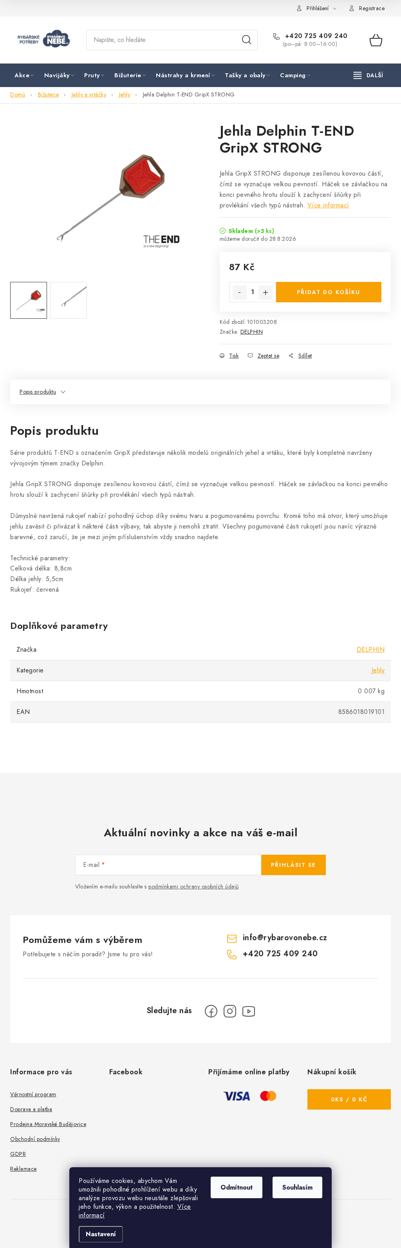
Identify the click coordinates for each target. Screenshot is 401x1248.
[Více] (368, 75)
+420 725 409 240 (315, 36)
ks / (349, 1099)
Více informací (328, 205)
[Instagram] (230, 1011)
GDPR (18, 1154)
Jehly (378, 670)
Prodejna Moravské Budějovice (48, 1124)
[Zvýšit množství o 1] (265, 292)
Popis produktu (38, 392)
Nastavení (101, 1234)
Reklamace (23, 1169)
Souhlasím (297, 1187)
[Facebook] (211, 1011)
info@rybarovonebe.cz (285, 937)
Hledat (247, 40)
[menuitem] (25, 76)
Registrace (372, 8)
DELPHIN (251, 332)
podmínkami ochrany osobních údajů (193, 886)
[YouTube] (248, 1011)
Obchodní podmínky (35, 1139)
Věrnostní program (33, 1094)
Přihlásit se (293, 865)
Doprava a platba (31, 1109)
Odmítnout (236, 1187)
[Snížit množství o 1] (240, 292)
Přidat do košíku (328, 292)
